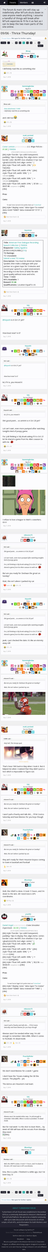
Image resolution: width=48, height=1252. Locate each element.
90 (16, 43)
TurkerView (37, 205)
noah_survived (28, 135)
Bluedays (28, 880)
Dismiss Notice (45, 9)
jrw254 (28, 914)
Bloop (28, 51)
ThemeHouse (37, 1232)
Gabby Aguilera (20, 247)
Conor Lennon (9, 146)
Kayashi (28, 346)
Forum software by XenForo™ (24, 1230)
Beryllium (20, 1239)
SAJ (28, 305)
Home (4, 2)
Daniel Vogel (8, 925)
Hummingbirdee (28, 86)
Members (24, 2)
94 (31, 43)
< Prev (3, 43)
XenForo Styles (31, 1236)
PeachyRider (28, 830)
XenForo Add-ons (19, 1236)
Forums (13, 2)
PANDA (12, 149)
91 (20, 43)
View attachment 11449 (12, 109)
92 (24, 43)
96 (39, 43)
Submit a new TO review (14, 258)
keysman (28, 230)
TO (24, 250)
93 (27, 43)
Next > (40, 46)
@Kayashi (7, 320)
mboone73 (28, 535)
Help (28, 1239)
